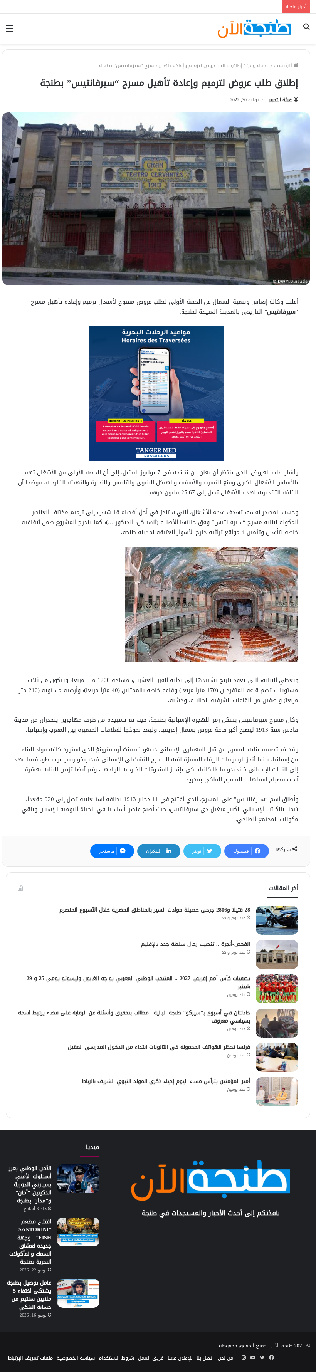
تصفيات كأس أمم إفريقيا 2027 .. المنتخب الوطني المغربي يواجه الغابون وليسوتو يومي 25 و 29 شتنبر (138, 982)
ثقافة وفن (258, 65)
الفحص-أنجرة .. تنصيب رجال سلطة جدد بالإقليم (195, 944)
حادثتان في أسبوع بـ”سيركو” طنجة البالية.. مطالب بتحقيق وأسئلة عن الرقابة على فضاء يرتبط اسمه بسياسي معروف (134, 1017)
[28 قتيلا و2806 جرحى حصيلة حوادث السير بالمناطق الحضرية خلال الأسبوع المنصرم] (277, 920)
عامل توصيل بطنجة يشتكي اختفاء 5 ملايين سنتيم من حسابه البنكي (29, 1295)
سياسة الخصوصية (76, 1358)
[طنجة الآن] (254, 28)
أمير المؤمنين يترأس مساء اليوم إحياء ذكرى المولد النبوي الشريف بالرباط (166, 1081)
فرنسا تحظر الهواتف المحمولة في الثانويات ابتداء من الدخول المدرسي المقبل (159, 1047)
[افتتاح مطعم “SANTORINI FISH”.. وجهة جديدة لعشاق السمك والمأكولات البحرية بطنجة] (78, 1232)
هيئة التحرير (280, 100)
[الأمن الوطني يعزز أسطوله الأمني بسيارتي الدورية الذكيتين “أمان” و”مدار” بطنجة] (78, 1178)
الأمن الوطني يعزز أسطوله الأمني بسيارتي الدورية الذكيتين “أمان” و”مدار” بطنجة (30, 1184)
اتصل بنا (205, 1358)
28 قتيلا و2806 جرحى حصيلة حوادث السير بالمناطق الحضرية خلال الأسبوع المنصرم (154, 910)
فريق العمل (151, 1358)
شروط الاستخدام (116, 1358)
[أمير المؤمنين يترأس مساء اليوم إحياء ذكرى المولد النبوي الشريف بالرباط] (277, 1091)
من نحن (225, 1358)
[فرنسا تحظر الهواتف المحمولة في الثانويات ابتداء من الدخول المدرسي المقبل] (277, 1057)
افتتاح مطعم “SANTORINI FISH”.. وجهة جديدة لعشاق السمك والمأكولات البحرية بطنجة (30, 1241)
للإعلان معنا (180, 1358)
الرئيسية (284, 65)
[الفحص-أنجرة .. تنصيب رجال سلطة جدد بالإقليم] (277, 954)
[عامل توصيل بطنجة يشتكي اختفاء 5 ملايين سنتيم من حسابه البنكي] (78, 1293)
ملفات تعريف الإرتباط (30, 1358)
